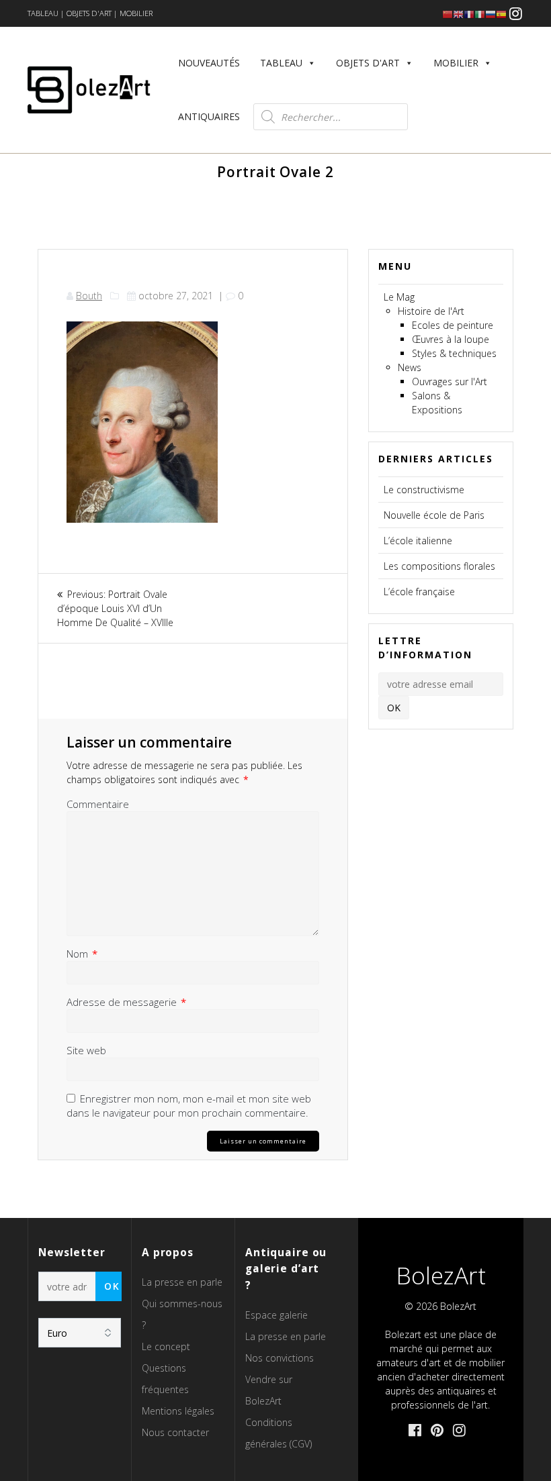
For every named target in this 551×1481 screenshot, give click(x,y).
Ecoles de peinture (452, 325)
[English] (458, 13)
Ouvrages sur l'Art (449, 381)
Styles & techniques (454, 353)
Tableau (281, 62)
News (409, 367)
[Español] (501, 13)
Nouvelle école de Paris (434, 515)
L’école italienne (418, 540)
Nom (82, 953)
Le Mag (399, 297)
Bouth (89, 295)
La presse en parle (182, 1282)
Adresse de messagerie (126, 1002)
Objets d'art (368, 62)
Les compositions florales (439, 566)
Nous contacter (175, 1432)
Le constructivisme (424, 489)
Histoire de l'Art (431, 311)
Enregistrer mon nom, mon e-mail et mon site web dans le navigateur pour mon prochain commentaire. (189, 1105)
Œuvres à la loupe (450, 339)
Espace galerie (276, 1315)
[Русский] (490, 13)
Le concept (166, 1346)
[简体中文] (447, 13)
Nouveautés (209, 62)
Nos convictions (279, 1357)
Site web (86, 1050)
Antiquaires (209, 116)
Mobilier (455, 62)
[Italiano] (479, 13)
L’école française (419, 591)
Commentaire (98, 804)
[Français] (469, 13)
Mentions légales (178, 1411)
